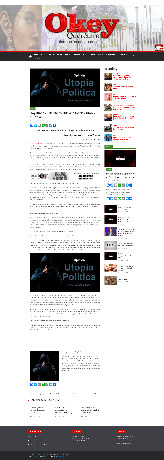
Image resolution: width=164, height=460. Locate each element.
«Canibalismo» (123, 279)
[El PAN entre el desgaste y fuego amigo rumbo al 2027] (110, 257)
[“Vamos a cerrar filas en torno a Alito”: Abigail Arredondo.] (110, 269)
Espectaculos (111, 54)
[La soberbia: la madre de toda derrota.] (110, 209)
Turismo (77, 54)
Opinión (33, 108)
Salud (85, 54)
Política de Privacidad (35, 437)
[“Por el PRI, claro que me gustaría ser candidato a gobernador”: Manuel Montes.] (110, 233)
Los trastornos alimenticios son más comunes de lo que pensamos (124, 107)
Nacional (50, 54)
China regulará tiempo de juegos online (37, 410)
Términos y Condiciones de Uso (38, 445)
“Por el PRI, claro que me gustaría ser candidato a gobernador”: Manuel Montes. (126, 232)
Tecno (92, 54)
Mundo (59, 54)
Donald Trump (34, 144)
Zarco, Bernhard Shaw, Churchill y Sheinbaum (125, 245)
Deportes (37, 58)
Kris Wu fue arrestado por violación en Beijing (63, 410)
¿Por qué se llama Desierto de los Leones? (123, 128)
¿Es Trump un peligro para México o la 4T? (45, 394)
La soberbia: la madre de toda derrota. (126, 208)
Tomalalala (123, 54)
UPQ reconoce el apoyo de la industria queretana (90, 410)
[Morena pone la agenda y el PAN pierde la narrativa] (120, 158)
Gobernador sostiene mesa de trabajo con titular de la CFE (123, 118)
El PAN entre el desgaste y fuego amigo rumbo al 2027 (126, 256)
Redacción (44, 121)
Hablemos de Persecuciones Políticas (86, 394)
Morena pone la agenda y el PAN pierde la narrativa (120, 175)
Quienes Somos (33, 441)
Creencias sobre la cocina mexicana (123, 87)
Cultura (68, 54)
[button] (43, 54)
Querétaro (38, 54)
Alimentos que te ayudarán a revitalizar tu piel (124, 97)
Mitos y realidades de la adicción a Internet (122, 138)
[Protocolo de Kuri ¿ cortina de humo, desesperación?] (110, 220)
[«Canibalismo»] (110, 280)
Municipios (115, 73)
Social (100, 54)
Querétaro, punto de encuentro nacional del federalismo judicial (122, 77)
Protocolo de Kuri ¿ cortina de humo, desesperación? (124, 219)
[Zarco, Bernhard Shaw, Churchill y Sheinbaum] (110, 246)
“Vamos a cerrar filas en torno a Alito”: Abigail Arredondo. (126, 268)
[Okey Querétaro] (82, 6)
